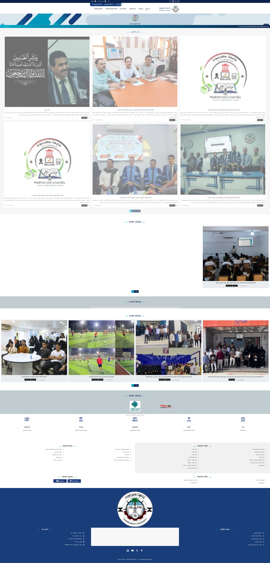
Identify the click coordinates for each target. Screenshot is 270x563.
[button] (178, 1)
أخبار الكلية (260, 120)
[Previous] (2, 24)
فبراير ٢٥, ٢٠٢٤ (175, 380)
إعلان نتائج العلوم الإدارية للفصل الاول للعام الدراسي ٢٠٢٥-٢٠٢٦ (253, 26)
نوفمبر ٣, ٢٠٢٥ (183, 205)
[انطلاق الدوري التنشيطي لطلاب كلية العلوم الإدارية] (101, 347)
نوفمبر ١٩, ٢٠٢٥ (239, 380)
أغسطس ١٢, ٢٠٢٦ (96, 120)
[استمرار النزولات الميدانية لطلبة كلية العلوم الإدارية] (34, 347)
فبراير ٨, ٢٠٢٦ (7, 118)
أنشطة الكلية (231, 379)
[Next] (3, 24)
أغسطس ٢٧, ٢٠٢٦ (184, 120)
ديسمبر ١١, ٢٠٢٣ (242, 286)
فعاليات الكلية (229, 285)
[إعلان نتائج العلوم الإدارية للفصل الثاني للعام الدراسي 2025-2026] (223, 72)
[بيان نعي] (47, 72)
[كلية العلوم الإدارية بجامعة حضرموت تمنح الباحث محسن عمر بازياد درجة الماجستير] (223, 159)
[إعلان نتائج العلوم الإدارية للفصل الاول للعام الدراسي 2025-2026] (47, 157)
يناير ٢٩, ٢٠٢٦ (8, 205)
